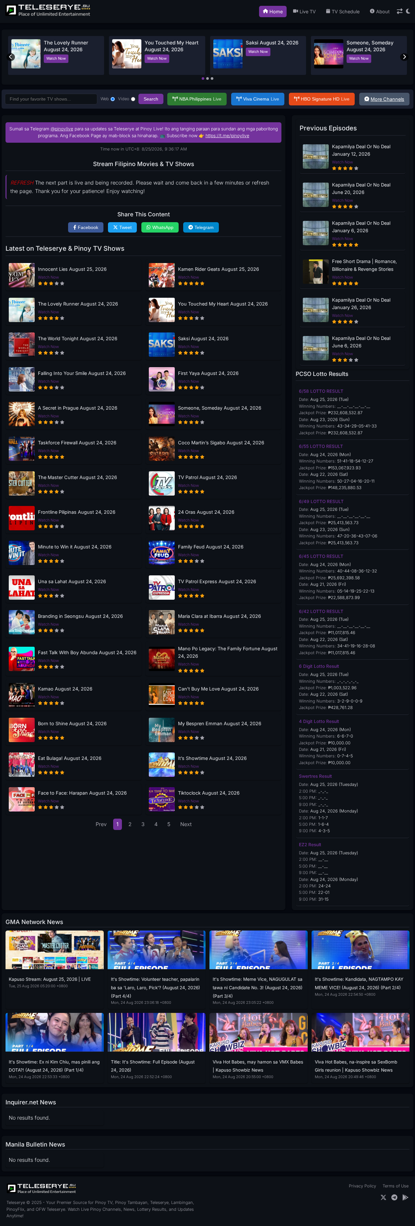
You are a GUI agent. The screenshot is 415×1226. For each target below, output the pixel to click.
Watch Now (56, 58)
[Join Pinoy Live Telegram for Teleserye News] (394, 1198)
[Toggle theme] (408, 11)
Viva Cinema (261, 99)
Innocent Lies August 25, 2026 (72, 269)
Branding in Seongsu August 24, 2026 (80, 616)
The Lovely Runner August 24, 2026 (78, 303)
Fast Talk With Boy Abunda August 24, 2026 (87, 652)
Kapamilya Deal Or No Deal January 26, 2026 (361, 303)
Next (186, 824)
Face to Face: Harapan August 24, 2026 (82, 793)
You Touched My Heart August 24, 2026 (223, 303)
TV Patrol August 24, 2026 (207, 477)
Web (105, 98)
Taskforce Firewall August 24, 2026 (77, 442)
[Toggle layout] (400, 11)
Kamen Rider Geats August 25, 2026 (218, 269)
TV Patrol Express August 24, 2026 (217, 581)
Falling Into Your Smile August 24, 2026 (82, 373)
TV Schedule (346, 11)
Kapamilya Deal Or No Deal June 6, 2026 (361, 341)
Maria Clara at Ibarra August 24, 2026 (219, 616)
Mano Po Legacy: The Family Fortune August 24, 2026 (228, 652)
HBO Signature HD (325, 99)
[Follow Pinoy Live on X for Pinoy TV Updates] (383, 1198)
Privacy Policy (362, 1186)
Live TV (308, 11)
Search (151, 99)
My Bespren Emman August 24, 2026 (219, 723)
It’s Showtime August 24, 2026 (212, 758)
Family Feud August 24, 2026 (210, 546)
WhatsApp (162, 227)
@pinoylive (62, 128)
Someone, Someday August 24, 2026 (219, 408)
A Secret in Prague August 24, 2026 (77, 408)
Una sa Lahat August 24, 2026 (72, 581)
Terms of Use (396, 1186)
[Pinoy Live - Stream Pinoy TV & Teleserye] (48, 15)
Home (276, 11)
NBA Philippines (200, 99)
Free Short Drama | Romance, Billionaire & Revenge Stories (364, 264)
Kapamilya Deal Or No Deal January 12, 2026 (361, 150)
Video (123, 98)
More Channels (387, 99)
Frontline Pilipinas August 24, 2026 (76, 512)
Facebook (88, 227)
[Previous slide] (10, 57)
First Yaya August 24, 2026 (208, 373)
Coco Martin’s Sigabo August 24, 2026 (221, 442)
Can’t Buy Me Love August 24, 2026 (218, 688)
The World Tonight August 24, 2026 (77, 338)
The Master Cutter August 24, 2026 (77, 477)
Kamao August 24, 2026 (65, 688)
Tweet (125, 227)
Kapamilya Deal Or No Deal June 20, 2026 (361, 188)
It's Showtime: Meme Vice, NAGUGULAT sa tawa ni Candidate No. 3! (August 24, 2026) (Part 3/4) (257, 987)
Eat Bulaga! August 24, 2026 (69, 758)
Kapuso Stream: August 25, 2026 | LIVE (50, 979)
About (383, 11)
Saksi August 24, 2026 (272, 43)
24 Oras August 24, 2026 (206, 512)
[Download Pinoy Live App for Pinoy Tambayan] (405, 1198)
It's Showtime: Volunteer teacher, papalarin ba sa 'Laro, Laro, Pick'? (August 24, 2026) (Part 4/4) (155, 987)
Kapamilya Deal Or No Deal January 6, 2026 (361, 226)
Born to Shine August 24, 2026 (72, 723)
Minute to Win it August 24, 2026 (75, 546)
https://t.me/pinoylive (227, 135)
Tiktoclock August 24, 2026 (209, 793)
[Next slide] (404, 57)
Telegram (204, 227)
